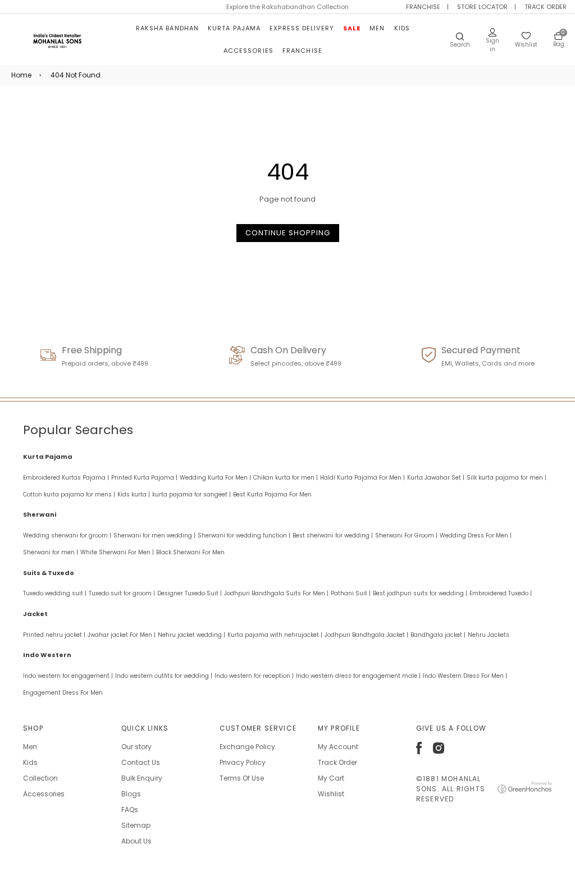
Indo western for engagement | (68, 676)
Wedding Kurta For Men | (215, 477)
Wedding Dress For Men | (476, 535)
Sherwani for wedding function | (244, 535)
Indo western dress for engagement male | (358, 676)
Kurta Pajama (234, 28)
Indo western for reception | (254, 676)
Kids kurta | (133, 494)
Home (21, 75)
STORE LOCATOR (482, 6)
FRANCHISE (423, 6)
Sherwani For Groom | (406, 535)
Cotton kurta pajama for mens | (69, 494)
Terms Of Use (242, 778)
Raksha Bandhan (167, 28)
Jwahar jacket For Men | (122, 635)
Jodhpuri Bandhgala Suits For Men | (276, 593)
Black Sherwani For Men (190, 552)
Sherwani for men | (50, 552)
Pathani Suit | (351, 593)
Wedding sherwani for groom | (67, 535)
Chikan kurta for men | (285, 477)
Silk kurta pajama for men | (506, 477)
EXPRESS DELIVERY (302, 28)
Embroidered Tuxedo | (500, 593)
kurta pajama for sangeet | (191, 494)
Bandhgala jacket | (438, 635)
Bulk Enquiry (141, 778)
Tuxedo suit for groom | (122, 593)
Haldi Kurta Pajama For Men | (362, 477)
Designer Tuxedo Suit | (189, 593)
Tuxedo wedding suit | (54, 593)
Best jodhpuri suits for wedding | (420, 593)
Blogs (131, 794)
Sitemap (135, 825)
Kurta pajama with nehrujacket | (274, 635)
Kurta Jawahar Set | (435, 477)
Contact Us (140, 762)
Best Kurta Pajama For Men (272, 494)
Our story (136, 746)
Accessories (248, 50)
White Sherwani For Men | (117, 552)
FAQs (129, 809)
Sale (351, 28)
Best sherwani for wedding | (333, 535)
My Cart (331, 778)
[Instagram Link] (438, 751)
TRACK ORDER (545, 6)
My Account (338, 746)
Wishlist (331, 794)
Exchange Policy (247, 746)
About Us (136, 841)
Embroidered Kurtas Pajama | (66, 477)
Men (377, 28)
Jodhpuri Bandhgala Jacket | (366, 635)
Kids (402, 28)
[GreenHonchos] (525, 791)
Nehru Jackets (488, 635)
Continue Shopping (287, 232)
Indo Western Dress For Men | (465, 676)
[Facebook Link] (419, 751)
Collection (40, 778)
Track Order (337, 762)
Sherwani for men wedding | (154, 535)
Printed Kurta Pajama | (144, 477)
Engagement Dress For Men (63, 693)
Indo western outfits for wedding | (163, 676)
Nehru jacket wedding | (191, 635)
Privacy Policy (243, 762)
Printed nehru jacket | (54, 635)
